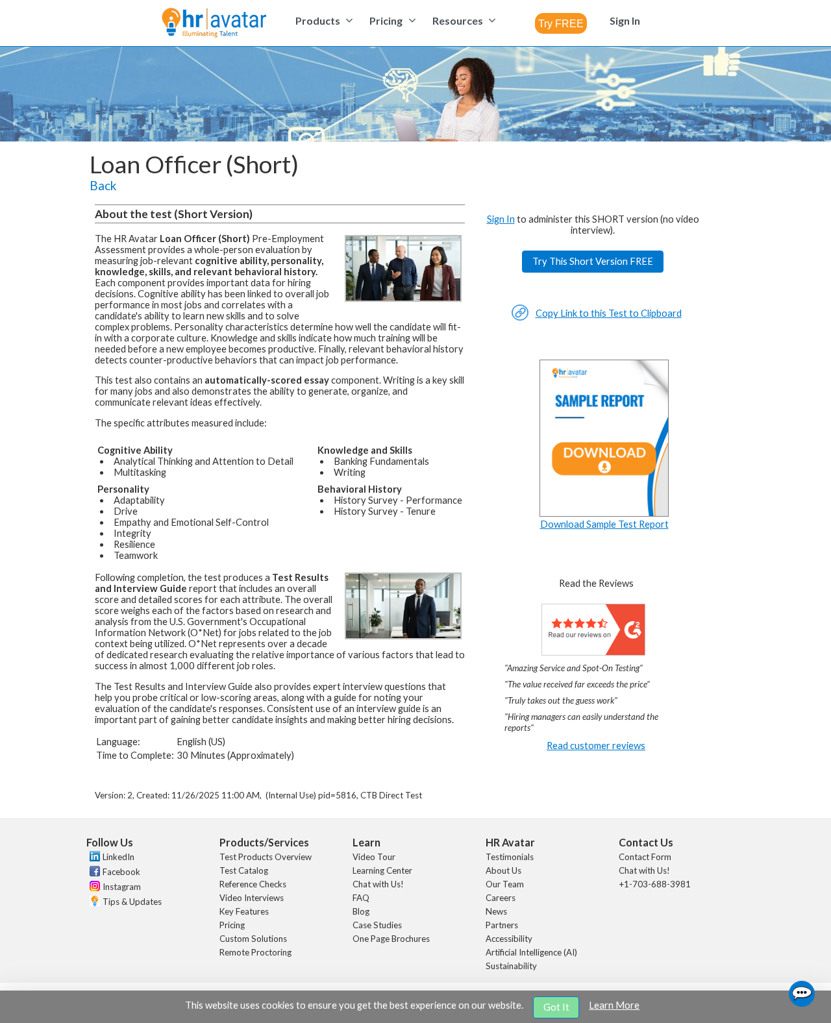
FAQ (361, 898)
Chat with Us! (378, 884)
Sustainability (511, 966)
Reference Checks (252, 884)
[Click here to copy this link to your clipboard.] (520, 317)
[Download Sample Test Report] (604, 513)
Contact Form (645, 857)
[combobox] (561, 23)
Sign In (501, 219)
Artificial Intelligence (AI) (531, 952)
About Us (503, 870)
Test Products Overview (265, 857)
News (496, 911)
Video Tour (374, 857)
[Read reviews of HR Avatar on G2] (593, 652)
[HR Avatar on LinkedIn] (93, 858)
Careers (500, 898)
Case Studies (377, 925)
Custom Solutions (253, 938)
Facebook (121, 872)
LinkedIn (118, 857)
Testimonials (510, 857)
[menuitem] (322, 20)
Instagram (122, 886)
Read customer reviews (596, 745)
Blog (361, 911)
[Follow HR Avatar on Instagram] (93, 888)
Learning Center (382, 870)
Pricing (232, 925)
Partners (502, 925)
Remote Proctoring (255, 952)
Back (103, 186)
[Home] (214, 24)
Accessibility (509, 938)
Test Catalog (243, 870)
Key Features (244, 911)
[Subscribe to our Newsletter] (93, 902)
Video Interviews (251, 898)
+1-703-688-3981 (655, 884)
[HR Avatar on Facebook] (93, 873)
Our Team (505, 884)
